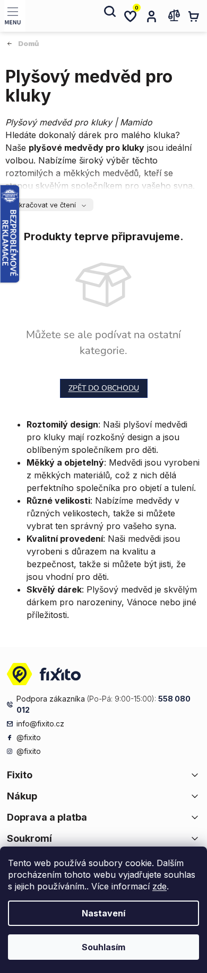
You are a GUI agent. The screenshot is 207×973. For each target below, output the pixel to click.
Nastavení (103, 913)
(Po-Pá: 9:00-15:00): (103, 704)
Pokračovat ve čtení (43, 205)
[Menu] (14, 16)
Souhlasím (103, 947)
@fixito (28, 737)
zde (159, 886)
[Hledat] (108, 15)
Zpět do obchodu (103, 388)
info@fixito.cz (40, 723)
